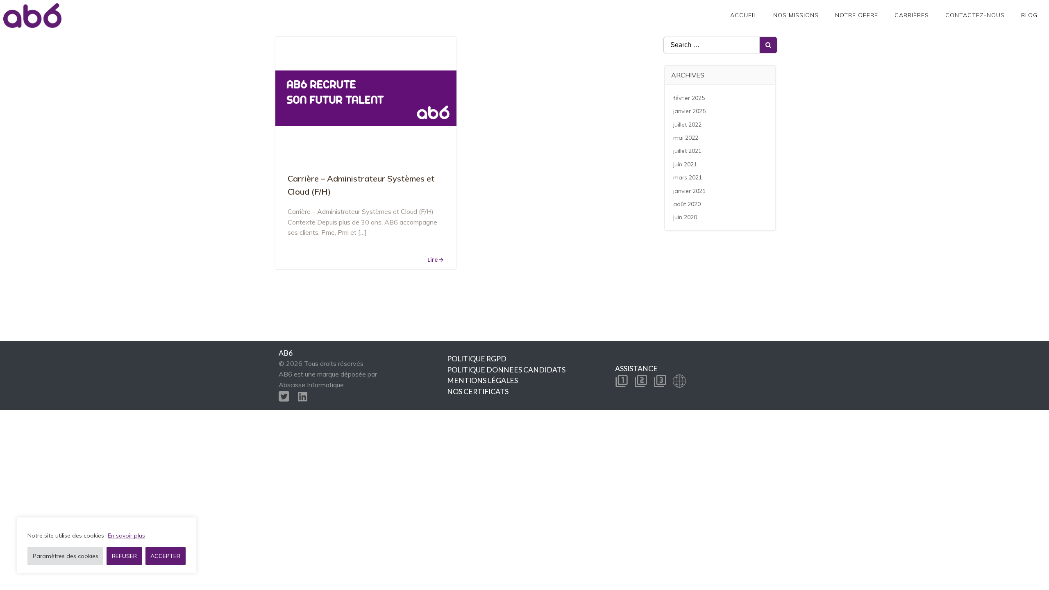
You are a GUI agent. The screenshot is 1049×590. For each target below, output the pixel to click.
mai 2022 (685, 137)
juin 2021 (685, 164)
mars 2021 (687, 177)
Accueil (743, 15)
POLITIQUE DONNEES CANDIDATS (506, 369)
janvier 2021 (689, 191)
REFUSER (124, 556)
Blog (1029, 15)
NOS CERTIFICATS (478, 391)
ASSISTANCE (636, 368)
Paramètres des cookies (65, 556)
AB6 (286, 353)
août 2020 (687, 204)
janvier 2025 (689, 111)
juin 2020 (685, 217)
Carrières (912, 15)
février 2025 (689, 98)
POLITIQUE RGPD (476, 358)
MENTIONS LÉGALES (482, 380)
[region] (106, 545)
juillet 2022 (687, 124)
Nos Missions (796, 15)
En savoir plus (126, 535)
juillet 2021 (687, 150)
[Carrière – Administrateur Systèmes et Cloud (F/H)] (365, 97)
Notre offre (856, 15)
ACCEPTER (165, 556)
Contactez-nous (975, 15)
